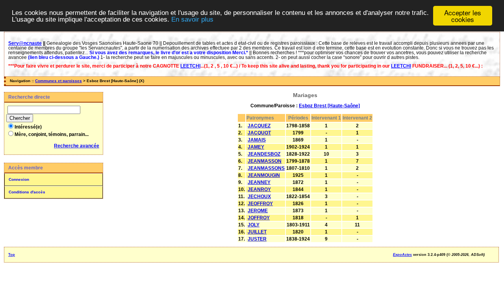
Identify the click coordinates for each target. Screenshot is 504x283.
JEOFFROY (260, 203)
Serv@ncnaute (25, 43)
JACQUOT (259, 133)
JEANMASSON (265, 161)
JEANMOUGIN (264, 175)
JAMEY (256, 147)
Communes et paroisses (58, 81)
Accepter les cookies (462, 15)
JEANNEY (259, 182)
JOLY (253, 225)
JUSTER (257, 239)
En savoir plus (192, 19)
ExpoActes (402, 255)
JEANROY (259, 189)
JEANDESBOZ (264, 154)
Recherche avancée (76, 146)
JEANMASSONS (266, 168)
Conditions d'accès (27, 192)
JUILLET (257, 232)
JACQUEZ (259, 126)
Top (11, 255)
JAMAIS (257, 140)
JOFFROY (259, 218)
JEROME (258, 210)
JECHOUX (259, 196)
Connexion (19, 179)
